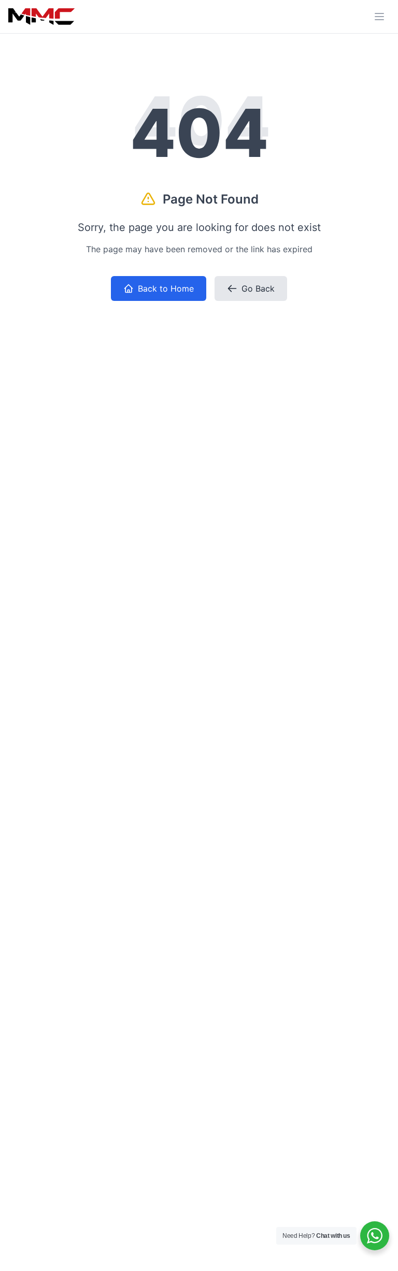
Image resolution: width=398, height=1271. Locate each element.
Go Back (258, 288)
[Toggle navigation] (379, 16)
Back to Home (166, 288)
